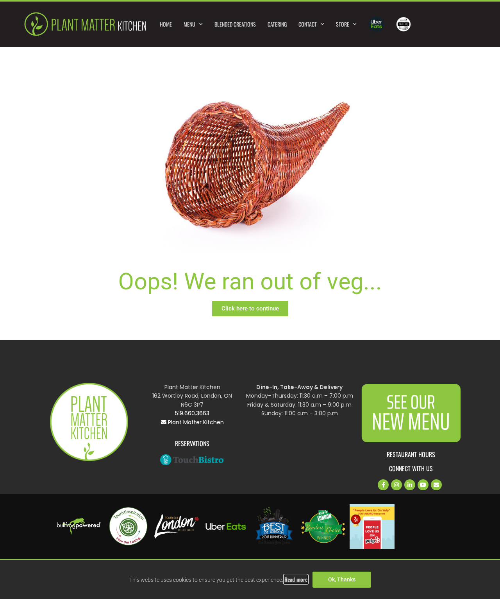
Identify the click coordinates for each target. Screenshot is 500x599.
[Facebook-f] (383, 484)
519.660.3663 (192, 413)
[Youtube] (423, 484)
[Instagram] (396, 484)
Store (342, 24)
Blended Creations (235, 24)
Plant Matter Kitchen (195, 422)
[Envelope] (436, 484)
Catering (277, 24)
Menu (189, 24)
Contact (307, 24)
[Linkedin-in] (409, 484)
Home (166, 24)
